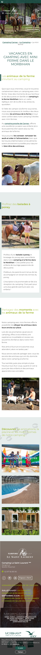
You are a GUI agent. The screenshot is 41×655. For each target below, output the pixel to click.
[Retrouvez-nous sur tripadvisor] (27, 24)
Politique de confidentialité (22, 620)
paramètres (16, 644)
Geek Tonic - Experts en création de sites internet (20, 617)
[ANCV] (31, 634)
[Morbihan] (13, 634)
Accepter (20, 648)
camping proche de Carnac (17, 124)
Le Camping (25, 42)
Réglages (20, 652)
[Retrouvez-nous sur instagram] (27, 21)
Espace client (33, 29)
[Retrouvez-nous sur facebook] (27, 17)
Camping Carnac (10, 42)
